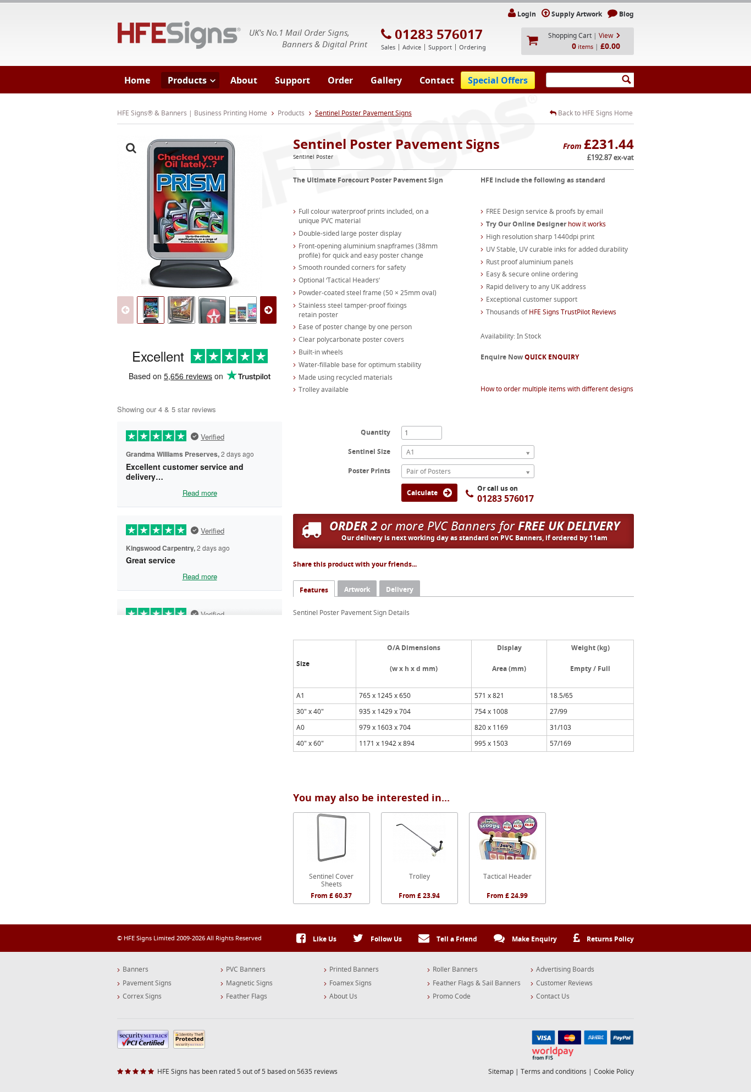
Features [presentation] (314, 590)
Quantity (375, 432)
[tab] (314, 588)
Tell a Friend (456, 939)
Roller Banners (455, 969)
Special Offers (498, 80)
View (606, 35)
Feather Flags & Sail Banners (477, 983)
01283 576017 (439, 34)
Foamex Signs (350, 983)
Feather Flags (246, 996)
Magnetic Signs (249, 983)
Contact (436, 80)
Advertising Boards (565, 969)
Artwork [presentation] (357, 589)
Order (340, 80)
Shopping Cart (570, 35)
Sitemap (500, 1071)
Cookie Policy (614, 1071)
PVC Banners (246, 969)
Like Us (323, 939)
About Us (343, 996)
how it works (587, 224)
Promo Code (452, 996)
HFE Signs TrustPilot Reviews (572, 312)
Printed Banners (354, 969)
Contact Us (553, 996)
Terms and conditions (554, 1071)
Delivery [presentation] (399, 589)
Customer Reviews (564, 983)
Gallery (386, 80)
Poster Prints (369, 470)
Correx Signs (142, 996)
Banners (135, 969)
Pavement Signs (147, 983)
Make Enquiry (533, 939)
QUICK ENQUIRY (551, 357)
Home (137, 80)
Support (292, 80)
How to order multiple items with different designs (557, 388)
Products (187, 80)
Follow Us (385, 939)
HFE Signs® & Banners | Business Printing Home (192, 113)
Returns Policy (609, 939)
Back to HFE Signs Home (594, 113)
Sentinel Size (369, 451)
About (243, 80)
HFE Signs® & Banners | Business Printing (179, 35)
